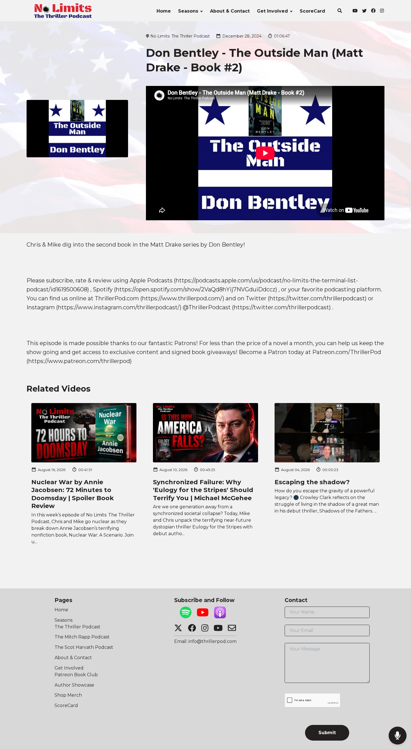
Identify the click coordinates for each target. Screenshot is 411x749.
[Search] (339, 11)
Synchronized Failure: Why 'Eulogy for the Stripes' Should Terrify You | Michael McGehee (203, 490)
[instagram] (381, 11)
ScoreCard (312, 11)
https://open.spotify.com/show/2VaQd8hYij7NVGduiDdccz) (196, 289)
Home (164, 11)
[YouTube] (203, 616)
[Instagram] (204, 630)
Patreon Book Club (76, 674)
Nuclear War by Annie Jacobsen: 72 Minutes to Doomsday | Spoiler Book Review (72, 494)
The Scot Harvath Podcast (84, 647)
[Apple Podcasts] (220, 616)
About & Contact (230, 11)
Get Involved (272, 11)
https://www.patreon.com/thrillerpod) (80, 361)
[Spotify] (186, 616)
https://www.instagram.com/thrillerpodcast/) (119, 307)
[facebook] (373, 11)
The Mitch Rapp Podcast (82, 637)
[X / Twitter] (178, 630)
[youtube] (355, 11)
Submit (327, 732)
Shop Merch (68, 695)
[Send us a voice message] (397, 736)
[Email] (232, 630)
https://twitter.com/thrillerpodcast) (318, 298)
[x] (364, 11)
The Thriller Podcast (77, 626)
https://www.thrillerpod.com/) (183, 298)
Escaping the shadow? (312, 482)
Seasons (188, 11)
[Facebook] (192, 630)
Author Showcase (74, 685)
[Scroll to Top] (397, 713)
